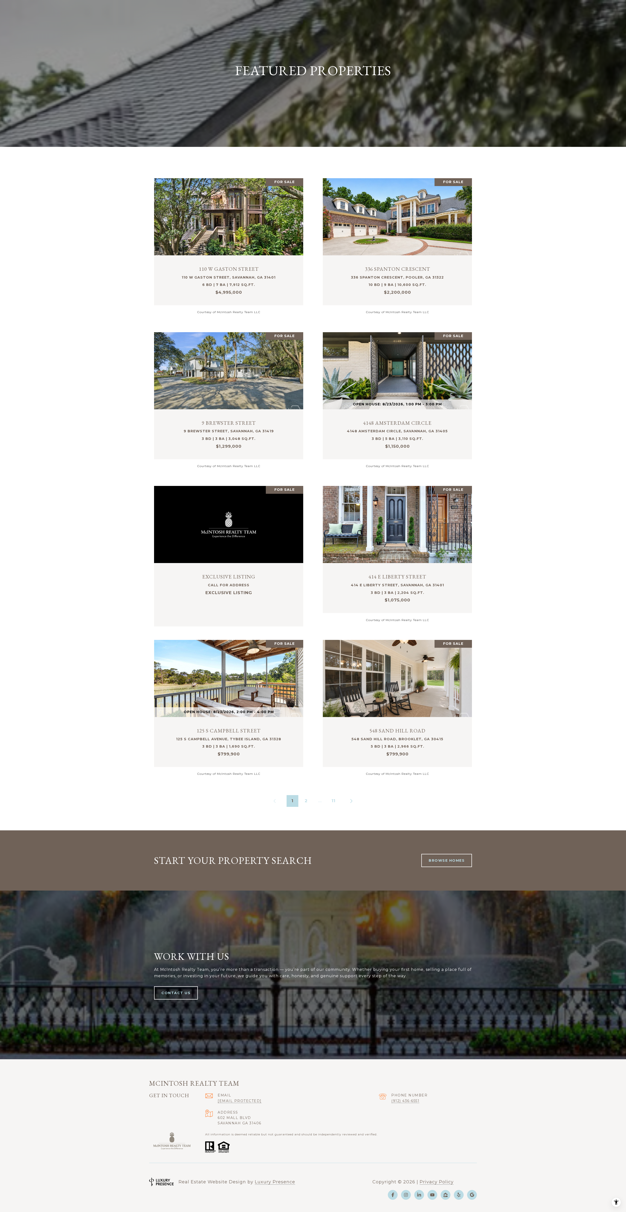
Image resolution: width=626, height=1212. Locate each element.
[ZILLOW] (445, 1195)
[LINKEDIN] (419, 1195)
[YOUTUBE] (432, 1195)
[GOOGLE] (472, 1195)
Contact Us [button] (175, 993)
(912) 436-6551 (405, 1101)
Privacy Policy (437, 1182)
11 (333, 800)
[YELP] (459, 1195)
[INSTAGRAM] (406, 1195)
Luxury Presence (275, 1182)
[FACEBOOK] (393, 1195)
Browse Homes (447, 860)
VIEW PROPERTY (228, 246)
